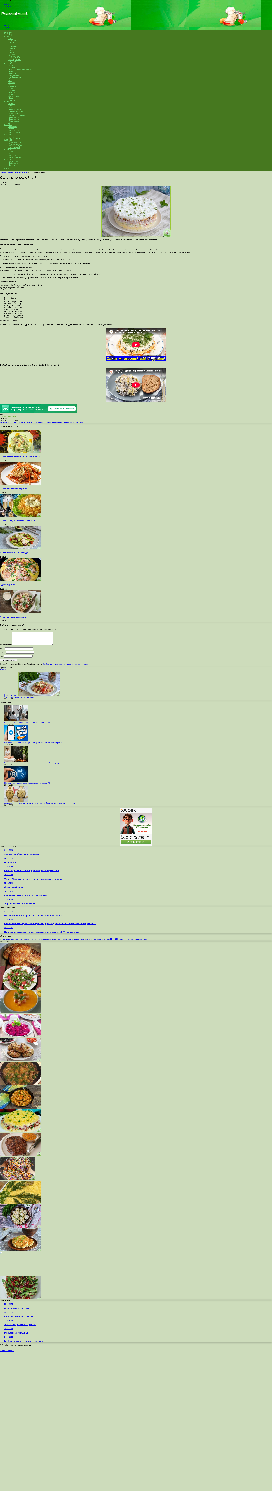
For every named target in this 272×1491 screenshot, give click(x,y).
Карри (10, 94)
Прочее (7, 159)
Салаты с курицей (15, 111)
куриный (52, 939)
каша (27, 939)
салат (14, 417)
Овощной (12, 106)
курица (60, 939)
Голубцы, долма (14, 77)
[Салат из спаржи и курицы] (20, 484)
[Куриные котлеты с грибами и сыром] (20, 1060)
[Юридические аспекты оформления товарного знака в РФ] (16, 781)
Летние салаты (14, 113)
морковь (65, 939)
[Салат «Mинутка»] (20, 1132)
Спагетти (12, 86)
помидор (103, 939)
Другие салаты (14, 123)
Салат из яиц (13, 119)
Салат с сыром (14, 121)
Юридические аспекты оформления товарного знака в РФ (27, 783)
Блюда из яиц (13, 75)
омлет (90, 939)
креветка (46, 939)
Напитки (8, 150)
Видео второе (13, 100)
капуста (23, 939)
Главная (3, 172)
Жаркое (11, 83)
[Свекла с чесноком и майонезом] (20, 1037)
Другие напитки (14, 157)
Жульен (11, 90)
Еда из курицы (7, 585)
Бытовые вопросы (15, 161)
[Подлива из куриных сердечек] (20, 1084)
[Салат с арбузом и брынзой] (20, 989)
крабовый (40, 939)
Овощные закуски (15, 146)
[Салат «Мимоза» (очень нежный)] (20, 1203)
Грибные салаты (15, 109)
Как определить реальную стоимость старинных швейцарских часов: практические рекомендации (42, 803)
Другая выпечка (14, 132)
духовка (16, 939)
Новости (11, 165)
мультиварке (72, 939)
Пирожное (12, 127)
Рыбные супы (13, 56)
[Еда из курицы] (20, 581)
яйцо (145, 939)
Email (2, 652)
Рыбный (11, 107)
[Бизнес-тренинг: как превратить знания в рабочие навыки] (16, 720)
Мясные (11, 65)
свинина (121, 939)
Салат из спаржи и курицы (13, 489)
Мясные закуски (14, 142)
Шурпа (11, 52)
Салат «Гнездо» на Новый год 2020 (17, 521)
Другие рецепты (14, 60)
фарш (130, 939)
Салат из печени (14, 117)
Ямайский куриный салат (13, 617)
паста (95, 939)
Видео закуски (14, 148)
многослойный (6, 417)
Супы (10, 39)
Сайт (2, 656)
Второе (7, 63)
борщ (1, 939)
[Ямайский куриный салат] (20, 613)
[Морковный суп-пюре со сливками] (20, 1013)
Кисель (11, 151)
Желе (10, 136)
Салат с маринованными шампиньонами (20, 457)
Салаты (7, 102)
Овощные (12, 73)
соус (126, 939)
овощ (82, 939)
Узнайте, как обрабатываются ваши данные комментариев (65, 664)
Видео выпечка (14, 130)
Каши (10, 88)
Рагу (10, 81)
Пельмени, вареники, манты (19, 69)
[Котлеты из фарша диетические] (20, 965)
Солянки (11, 48)
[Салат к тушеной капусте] (17, 1179)
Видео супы (13, 62)
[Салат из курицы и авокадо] (20, 549)
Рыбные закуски (14, 144)
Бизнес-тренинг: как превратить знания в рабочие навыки (27, 722)
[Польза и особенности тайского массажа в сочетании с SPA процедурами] (16, 761)
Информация (13, 35)
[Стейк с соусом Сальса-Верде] (20, 1156)
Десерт (7, 134)
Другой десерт (14, 138)
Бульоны (12, 54)
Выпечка (8, 125)
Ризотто (11, 79)
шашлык (140, 939)
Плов (10, 71)
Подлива (12, 98)
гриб (12, 939)
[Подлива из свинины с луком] (20, 1108)
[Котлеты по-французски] (20, 1251)
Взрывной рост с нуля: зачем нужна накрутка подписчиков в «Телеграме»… (34, 743)
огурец (86, 939)
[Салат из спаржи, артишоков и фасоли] (20, 1298)
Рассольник (13, 46)
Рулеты (11, 85)
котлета (33, 939)
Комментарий (6, 645)
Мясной (11, 104)
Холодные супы (14, 58)
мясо (78, 939)
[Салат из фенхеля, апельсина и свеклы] (17, 1275)
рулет (108, 939)
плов (98, 939)
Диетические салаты (16, 115)
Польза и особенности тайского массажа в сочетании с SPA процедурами (33, 763)
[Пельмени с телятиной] (20, 1227)
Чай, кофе (12, 155)
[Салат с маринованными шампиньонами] (20, 453)
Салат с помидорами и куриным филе (19, 697)
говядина (6, 939)
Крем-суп (12, 41)
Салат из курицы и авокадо (14, 553)
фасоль (134, 939)
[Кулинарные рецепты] (14, 22)
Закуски (8, 140)
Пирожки (12, 129)
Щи (9, 44)
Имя (2, 648)
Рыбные (11, 67)
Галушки (11, 92)
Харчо (10, 50)
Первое (7, 37)
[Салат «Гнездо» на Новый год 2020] (20, 517)
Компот (11, 153)
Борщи (11, 42)
